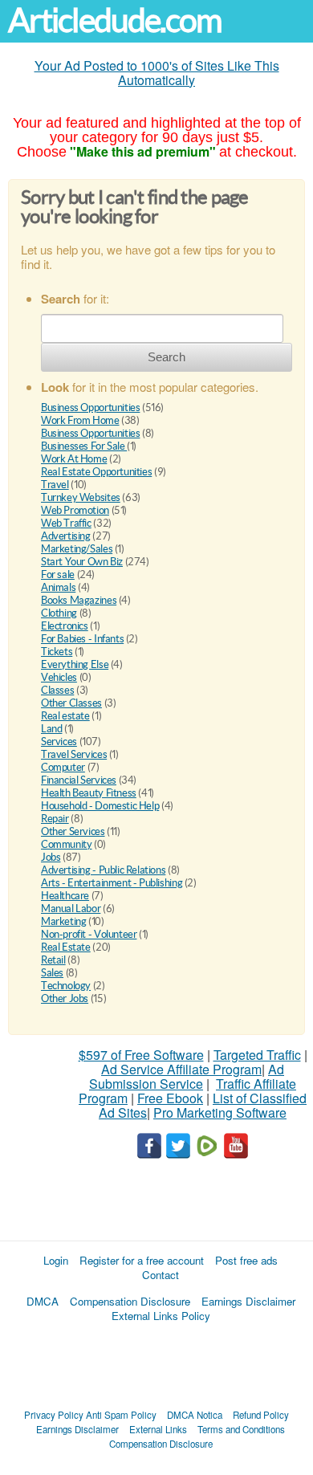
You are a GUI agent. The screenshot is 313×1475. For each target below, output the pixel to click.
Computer (63, 767)
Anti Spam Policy (121, 1414)
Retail (53, 960)
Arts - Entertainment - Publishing (111, 883)
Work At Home (74, 459)
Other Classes (71, 703)
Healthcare (65, 896)
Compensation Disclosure (130, 1301)
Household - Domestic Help (100, 806)
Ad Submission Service (186, 1076)
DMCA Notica (194, 1414)
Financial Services (78, 780)
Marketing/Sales (76, 549)
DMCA (42, 1301)
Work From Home (80, 420)
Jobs (50, 857)
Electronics (64, 626)
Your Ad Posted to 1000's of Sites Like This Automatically (157, 72)
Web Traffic (66, 523)
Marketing (64, 921)
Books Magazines (78, 600)
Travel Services (74, 754)
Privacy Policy (53, 1414)
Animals (58, 587)
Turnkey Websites (80, 497)
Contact (160, 1274)
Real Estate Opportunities (96, 472)
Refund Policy (261, 1414)
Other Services (73, 831)
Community (66, 844)
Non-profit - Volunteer (88, 934)
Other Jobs (64, 998)
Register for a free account (141, 1260)
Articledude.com (115, 20)
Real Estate (66, 947)
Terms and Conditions (241, 1429)
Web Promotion (75, 510)
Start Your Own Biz (82, 562)
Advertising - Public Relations (103, 870)
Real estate (65, 716)
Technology (66, 986)
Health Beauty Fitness (88, 793)
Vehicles (59, 677)
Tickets (56, 652)
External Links (158, 1429)
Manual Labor (70, 909)
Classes (57, 690)
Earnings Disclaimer (248, 1301)
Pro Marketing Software (220, 1112)
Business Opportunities (90, 407)
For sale (58, 574)
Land (51, 729)
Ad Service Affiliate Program (181, 1069)
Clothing (59, 613)
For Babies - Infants (82, 639)
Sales (52, 973)
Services (59, 741)
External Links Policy (161, 1315)
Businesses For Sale (84, 446)
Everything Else (74, 664)
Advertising (66, 536)
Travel (55, 485)
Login (55, 1260)
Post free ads (246, 1260)
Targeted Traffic (257, 1054)
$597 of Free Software (141, 1054)
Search (166, 357)
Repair (55, 819)
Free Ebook (170, 1098)
